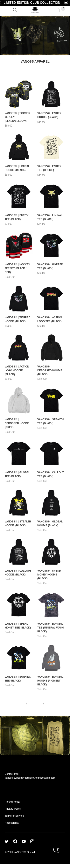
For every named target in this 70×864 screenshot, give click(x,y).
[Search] (15, 10)
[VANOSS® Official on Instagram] (34, 841)
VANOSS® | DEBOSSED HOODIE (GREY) (17, 423)
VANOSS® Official (25, 852)
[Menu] (7, 10)
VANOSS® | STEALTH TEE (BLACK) (50, 421)
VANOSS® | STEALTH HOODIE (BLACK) (18, 523)
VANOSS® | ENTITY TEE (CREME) (49, 168)
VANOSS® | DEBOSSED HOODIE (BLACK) (49, 370)
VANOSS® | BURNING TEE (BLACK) (18, 678)
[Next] (44, 704)
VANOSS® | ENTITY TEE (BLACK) (17, 217)
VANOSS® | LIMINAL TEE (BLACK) (49, 217)
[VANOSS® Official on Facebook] (17, 841)
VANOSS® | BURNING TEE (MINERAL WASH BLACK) (50, 627)
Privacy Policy (13, 808)
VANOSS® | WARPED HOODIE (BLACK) (17, 319)
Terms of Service (14, 815)
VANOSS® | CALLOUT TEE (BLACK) (50, 474)
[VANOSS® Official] (35, 10)
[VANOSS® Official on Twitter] (9, 841)
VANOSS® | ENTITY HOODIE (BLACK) (49, 115)
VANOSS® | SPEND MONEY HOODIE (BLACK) (49, 574)
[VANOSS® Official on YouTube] (26, 841)
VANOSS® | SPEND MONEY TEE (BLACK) (18, 625)
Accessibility (12, 822)
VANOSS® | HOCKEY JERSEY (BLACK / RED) (17, 268)
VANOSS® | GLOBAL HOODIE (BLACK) (50, 523)
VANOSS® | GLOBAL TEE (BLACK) (17, 474)
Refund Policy (12, 801)
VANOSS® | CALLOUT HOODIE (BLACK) (18, 572)
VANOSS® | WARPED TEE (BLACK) (50, 266)
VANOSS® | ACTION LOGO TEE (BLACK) (49, 319)
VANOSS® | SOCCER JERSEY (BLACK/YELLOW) (17, 117)
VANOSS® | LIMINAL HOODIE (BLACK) (17, 168)
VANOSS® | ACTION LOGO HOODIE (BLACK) (17, 370)
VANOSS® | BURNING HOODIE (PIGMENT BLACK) (50, 680)
